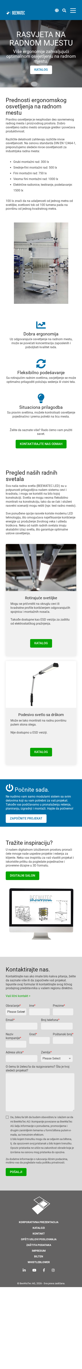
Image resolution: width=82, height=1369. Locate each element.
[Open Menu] (72, 11)
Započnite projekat (26, 818)
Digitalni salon (22, 875)
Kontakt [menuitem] (39, 1233)
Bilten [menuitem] (38, 1256)
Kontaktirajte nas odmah (41, 444)
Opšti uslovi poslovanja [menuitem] (38, 1239)
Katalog (41, 69)
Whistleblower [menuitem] (39, 1262)
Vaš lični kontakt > (18, 996)
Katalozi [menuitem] (39, 1228)
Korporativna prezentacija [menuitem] (38, 1222)
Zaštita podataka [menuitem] (38, 1245)
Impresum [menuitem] (39, 1250)
